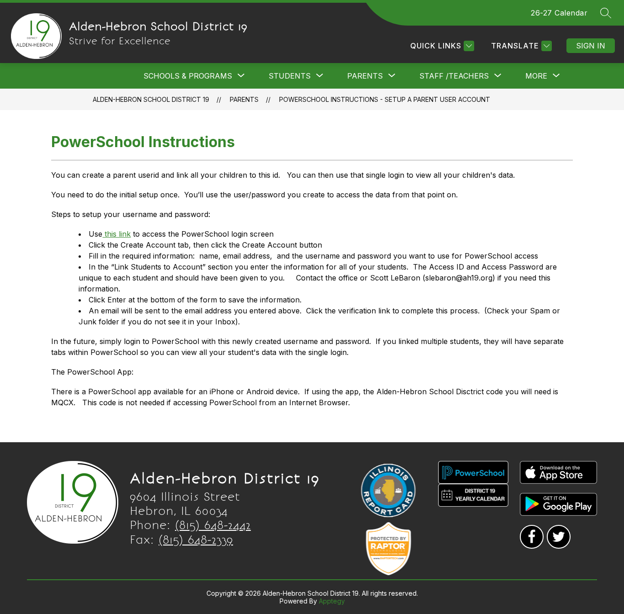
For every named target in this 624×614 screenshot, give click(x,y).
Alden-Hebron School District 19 (151, 99)
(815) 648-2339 (196, 539)
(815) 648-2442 (213, 525)
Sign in (590, 45)
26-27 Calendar (559, 12)
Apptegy (332, 601)
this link (116, 233)
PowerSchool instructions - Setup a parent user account (384, 99)
